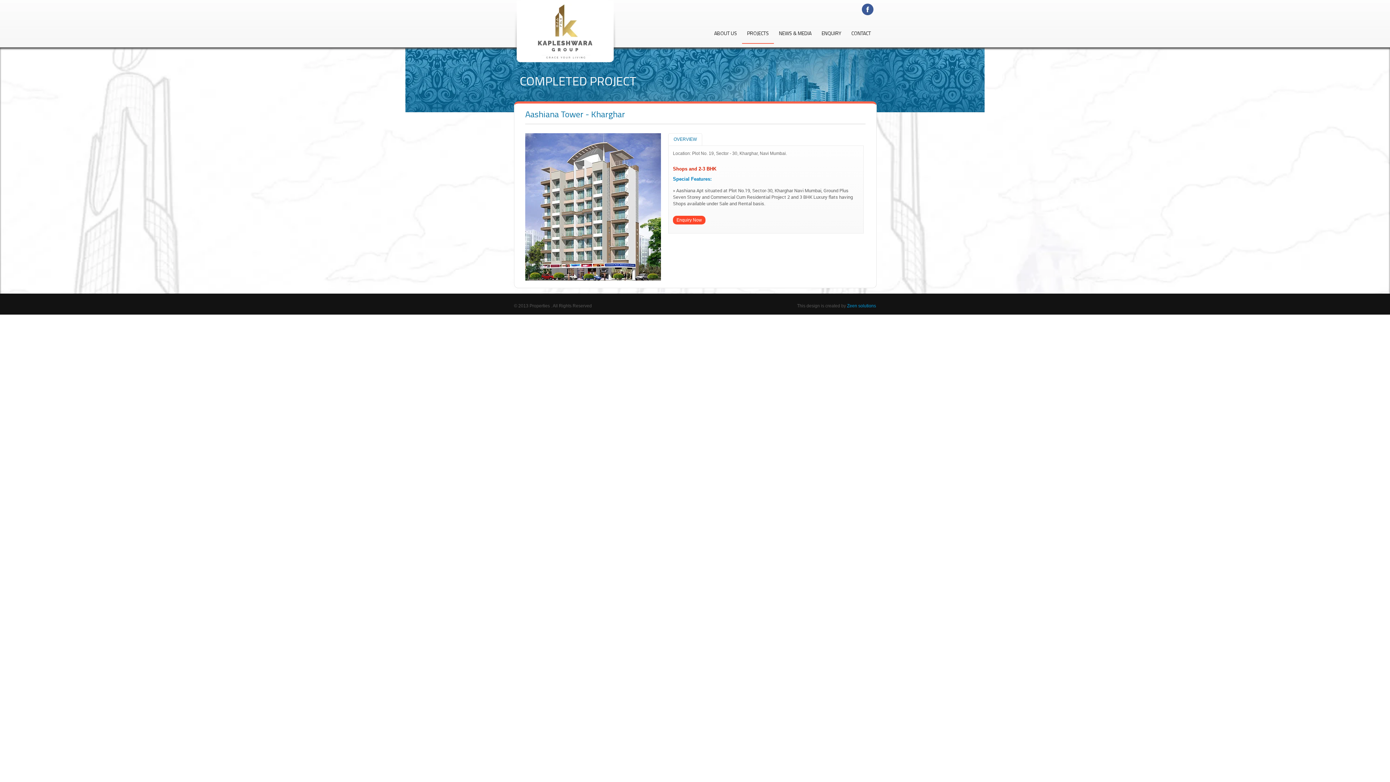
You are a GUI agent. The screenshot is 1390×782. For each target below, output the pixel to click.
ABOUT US (725, 34)
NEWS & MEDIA (795, 34)
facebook (869, 10)
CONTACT (861, 34)
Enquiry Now (689, 220)
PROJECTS (758, 34)
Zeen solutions (861, 305)
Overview (685, 139)
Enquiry (831, 34)
